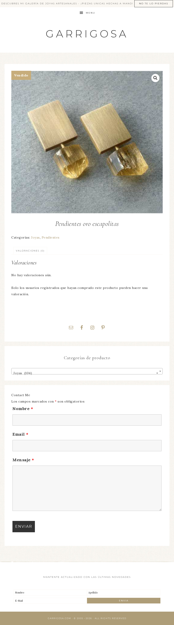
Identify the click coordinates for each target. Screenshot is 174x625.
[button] (155, 78)
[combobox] (87, 371)
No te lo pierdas (153, 3)
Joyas (35, 237)
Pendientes (51, 237)
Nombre (22, 408)
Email (20, 434)
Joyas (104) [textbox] (85, 373)
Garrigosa (87, 33)
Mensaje (23, 459)
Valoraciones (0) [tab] (30, 250)
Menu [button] (90, 12)
